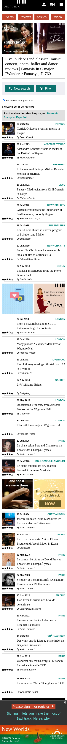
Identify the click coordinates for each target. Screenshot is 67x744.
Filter (48, 88)
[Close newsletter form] (65, 702)
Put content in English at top (20, 100)
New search (22, 88)
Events (9, 17)
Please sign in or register (30, 706)
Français (9, 117)
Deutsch (52, 113)
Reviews (25, 17)
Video (58, 17)
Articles (42, 17)
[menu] (61, 4)
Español (21, 117)
